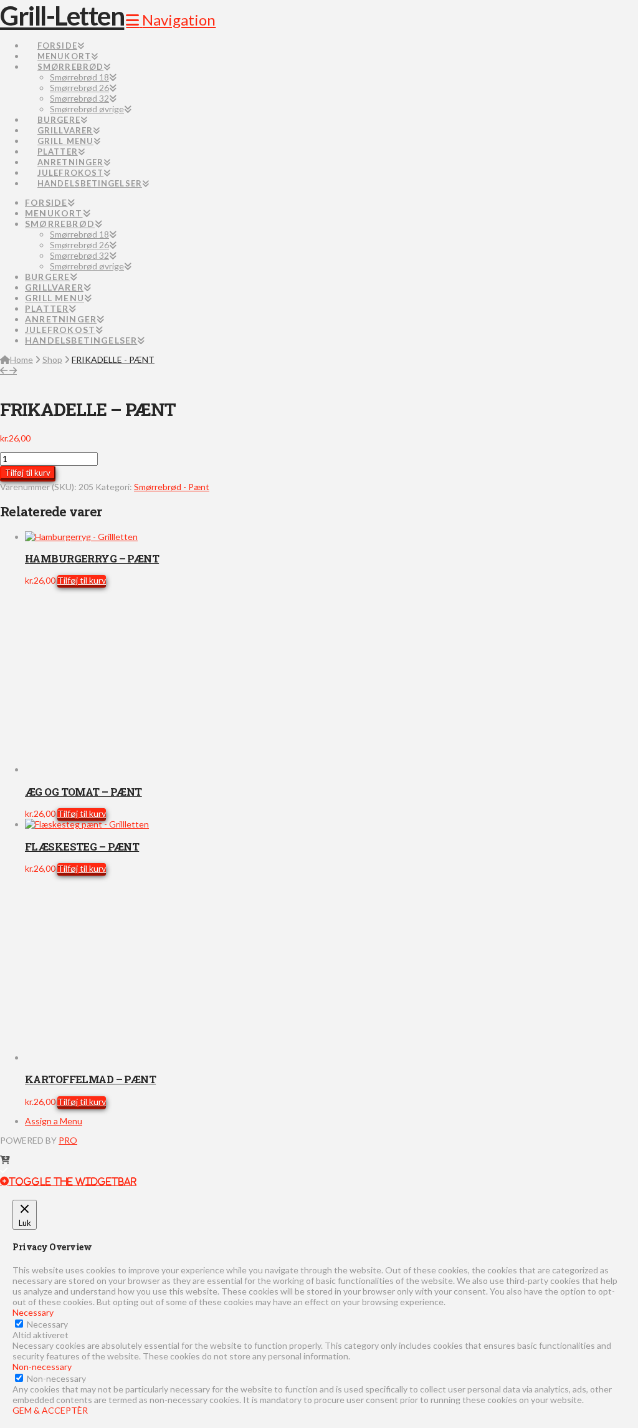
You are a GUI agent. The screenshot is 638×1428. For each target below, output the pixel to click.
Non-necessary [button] (42, 1366)
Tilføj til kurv (27, 473)
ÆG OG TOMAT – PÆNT (83, 791)
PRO (68, 1140)
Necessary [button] (33, 1312)
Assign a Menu (53, 1121)
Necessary (47, 1324)
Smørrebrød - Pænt (171, 486)
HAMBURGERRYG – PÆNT (92, 558)
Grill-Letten (62, 15)
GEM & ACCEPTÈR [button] (50, 1410)
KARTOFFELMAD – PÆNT (90, 1079)
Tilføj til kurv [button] (81, 580)
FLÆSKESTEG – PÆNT (82, 846)
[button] (171, 20)
